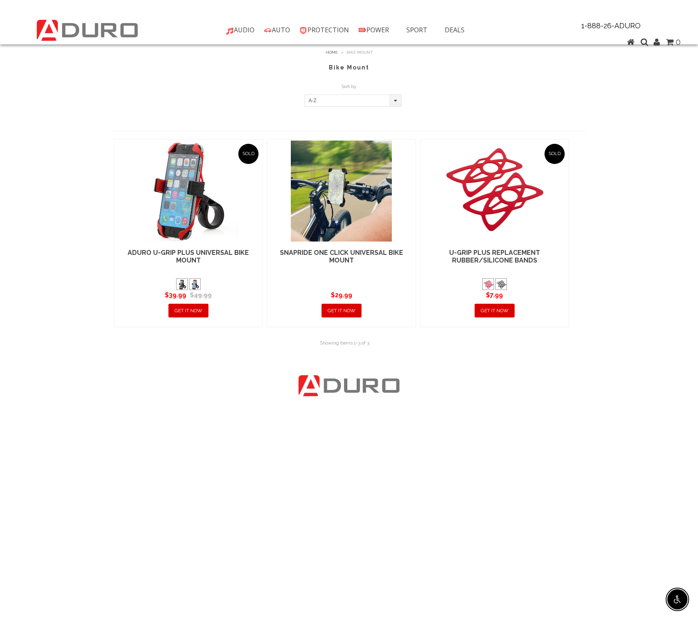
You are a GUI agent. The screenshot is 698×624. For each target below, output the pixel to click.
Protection (328, 29)
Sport (416, 29)
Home (332, 52)
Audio (244, 29)
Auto (281, 29)
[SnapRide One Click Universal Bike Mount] (341, 191)
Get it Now (188, 310)
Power (377, 29)
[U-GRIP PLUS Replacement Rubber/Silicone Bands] (494, 191)
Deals (455, 29)
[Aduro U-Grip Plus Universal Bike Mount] (188, 191)
